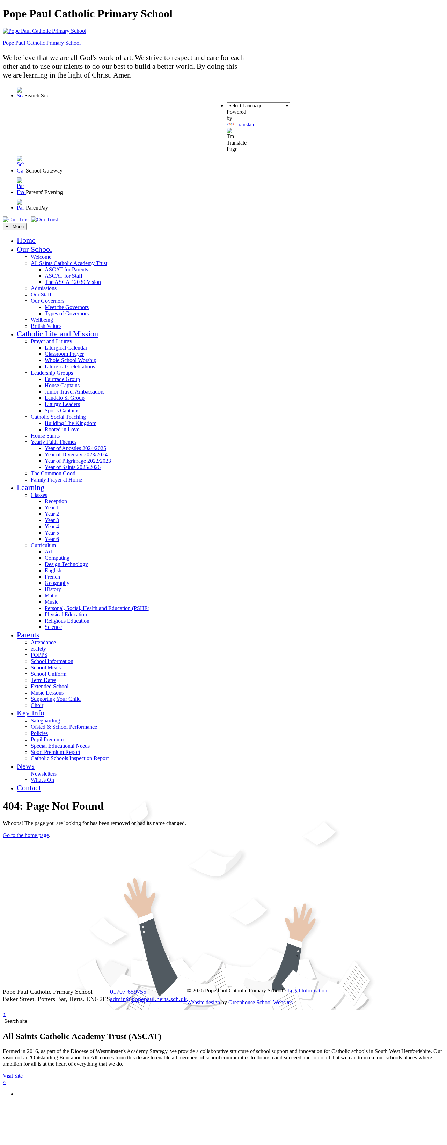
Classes (39, 495)
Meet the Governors (67, 307)
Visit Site (13, 1076)
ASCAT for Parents (66, 269)
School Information (52, 661)
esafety (38, 649)
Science (53, 627)
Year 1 (52, 508)
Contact (29, 787)
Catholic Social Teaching (58, 417)
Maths (51, 596)
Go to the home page (26, 835)
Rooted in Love (62, 429)
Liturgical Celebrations (70, 366)
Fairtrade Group (62, 379)
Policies (39, 733)
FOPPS (39, 655)
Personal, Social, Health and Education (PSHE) (97, 608)
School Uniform (48, 674)
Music (51, 602)
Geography (57, 583)
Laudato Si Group (65, 398)
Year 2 (52, 514)
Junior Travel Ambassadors (74, 392)
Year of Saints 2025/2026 (73, 467)
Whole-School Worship (70, 360)
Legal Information (307, 990)
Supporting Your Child (56, 699)
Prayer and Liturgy (51, 341)
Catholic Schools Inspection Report (70, 758)
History (53, 589)
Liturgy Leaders (62, 404)
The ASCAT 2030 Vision (73, 282)
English (53, 570)
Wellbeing (42, 320)
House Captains (62, 385)
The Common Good (53, 473)
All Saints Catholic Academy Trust (69, 263)
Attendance (43, 642)
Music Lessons (47, 693)
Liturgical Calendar (66, 348)
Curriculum (43, 545)
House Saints (45, 436)
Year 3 (52, 520)
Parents (28, 634)
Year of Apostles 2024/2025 (75, 448)
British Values (46, 326)
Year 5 (52, 533)
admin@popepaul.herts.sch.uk (148, 999)
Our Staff (41, 295)
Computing (57, 558)
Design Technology (66, 564)
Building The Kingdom (70, 423)
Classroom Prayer (64, 354)
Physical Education (66, 614)
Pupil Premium (47, 739)
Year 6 (52, 539)
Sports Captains (62, 410)
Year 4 (52, 526)
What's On (42, 780)
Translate (245, 124)
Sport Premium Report (55, 752)
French (52, 577)
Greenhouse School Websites (260, 1002)
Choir (37, 705)
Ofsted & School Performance (64, 727)
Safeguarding (45, 721)
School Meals (46, 667)
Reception (56, 501)
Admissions (44, 288)
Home (26, 240)
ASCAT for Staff (63, 276)
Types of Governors (67, 313)
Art (48, 552)
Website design (203, 1002)
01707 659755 (128, 991)
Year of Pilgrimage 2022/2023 (78, 461)
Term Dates (43, 680)
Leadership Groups (52, 373)
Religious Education (67, 621)
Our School (34, 249)
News (26, 766)
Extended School (49, 686)
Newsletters (44, 774)
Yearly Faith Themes (53, 442)
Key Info (30, 713)
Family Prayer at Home (56, 480)
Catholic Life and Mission (57, 333)
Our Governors (47, 301)
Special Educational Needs (60, 746)
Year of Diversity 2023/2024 (76, 454)
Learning (30, 487)
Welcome (41, 257)
